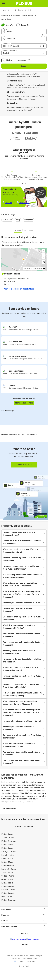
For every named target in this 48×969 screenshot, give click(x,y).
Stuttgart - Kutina (8, 852)
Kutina (29, 10)
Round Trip (25, 25)
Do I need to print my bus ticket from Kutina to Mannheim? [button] (22, 618)
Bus (11, 10)
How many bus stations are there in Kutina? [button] (22, 603)
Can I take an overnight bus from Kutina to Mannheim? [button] (21, 643)
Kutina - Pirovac (7, 865)
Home (4, 10)
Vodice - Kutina (7, 876)
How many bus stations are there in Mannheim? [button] (18, 609)
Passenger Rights (35, 956)
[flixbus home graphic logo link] (24, 3)
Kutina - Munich (7, 862)
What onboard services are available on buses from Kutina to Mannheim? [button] (20, 584)
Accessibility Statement (29, 959)
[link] (24, 480)
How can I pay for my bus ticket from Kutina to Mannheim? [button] (22, 559)
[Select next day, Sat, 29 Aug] (43, 46)
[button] (24, 31)
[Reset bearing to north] (43, 257)
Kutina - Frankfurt (8, 900)
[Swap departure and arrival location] (43, 35)
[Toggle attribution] (44, 268)
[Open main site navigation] (3, 3)
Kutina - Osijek (7, 845)
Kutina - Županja (7, 893)
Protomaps (27, 268)
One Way (10, 25)
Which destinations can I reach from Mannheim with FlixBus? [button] (19, 626)
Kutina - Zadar (7, 848)
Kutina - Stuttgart (8, 841)
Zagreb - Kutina (7, 838)
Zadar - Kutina (7, 872)
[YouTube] (24, 950)
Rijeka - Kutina (7, 858)
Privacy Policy (22, 956)
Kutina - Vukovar (8, 886)
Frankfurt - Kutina (8, 869)
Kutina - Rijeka (7, 883)
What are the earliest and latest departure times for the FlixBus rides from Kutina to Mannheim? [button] (21, 594)
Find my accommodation (16, 60)
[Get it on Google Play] (18, 939)
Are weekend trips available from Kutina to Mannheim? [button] (21, 635)
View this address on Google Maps (19, 289)
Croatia (20, 10)
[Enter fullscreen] (43, 262)
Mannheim (28, 231)
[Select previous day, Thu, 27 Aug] (40, 46)
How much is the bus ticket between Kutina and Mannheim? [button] (22, 542)
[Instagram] (23, 950)
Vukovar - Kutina (8, 890)
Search (24, 66)
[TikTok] (26, 950)
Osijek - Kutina (7, 879)
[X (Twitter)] (25, 950)
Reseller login (11, 956)
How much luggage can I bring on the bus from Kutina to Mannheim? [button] (21, 567)
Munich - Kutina (7, 855)
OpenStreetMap (37, 268)
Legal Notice (15, 959)
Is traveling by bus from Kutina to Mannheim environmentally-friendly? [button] (22, 575)
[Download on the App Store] (32, 939)
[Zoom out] (43, 254)
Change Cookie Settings (26, 961)
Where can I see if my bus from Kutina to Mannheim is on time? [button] (20, 550)
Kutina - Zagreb (7, 834)
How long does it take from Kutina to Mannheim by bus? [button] (19, 533)
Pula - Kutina (6, 897)
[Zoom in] (43, 250)
